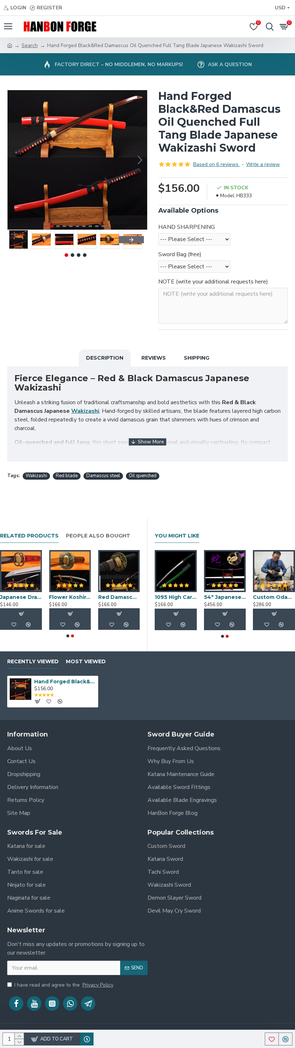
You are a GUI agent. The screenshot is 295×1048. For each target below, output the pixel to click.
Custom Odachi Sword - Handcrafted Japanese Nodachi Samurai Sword (274, 597)
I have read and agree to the (63, 985)
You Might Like (177, 536)
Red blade (67, 475)
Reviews (153, 358)
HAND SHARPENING (186, 227)
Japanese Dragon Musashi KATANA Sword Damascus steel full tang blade (21, 597)
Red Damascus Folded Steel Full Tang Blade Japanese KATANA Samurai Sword (119, 597)
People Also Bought (98, 536)
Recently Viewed (33, 662)
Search (30, 45)
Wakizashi (85, 411)
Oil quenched (142, 475)
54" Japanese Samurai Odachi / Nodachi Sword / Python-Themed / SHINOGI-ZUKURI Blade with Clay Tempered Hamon (225, 597)
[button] (15, 160)
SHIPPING (196, 358)
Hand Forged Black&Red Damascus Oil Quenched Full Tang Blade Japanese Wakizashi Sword (65, 681)
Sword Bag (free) (179, 254)
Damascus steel (103, 475)
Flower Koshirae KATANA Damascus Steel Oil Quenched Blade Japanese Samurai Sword (70, 597)
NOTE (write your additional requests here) (213, 282)
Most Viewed (86, 662)
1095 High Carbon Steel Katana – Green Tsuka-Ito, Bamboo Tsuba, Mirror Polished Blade (176, 597)
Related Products (29, 536)
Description (104, 358)
